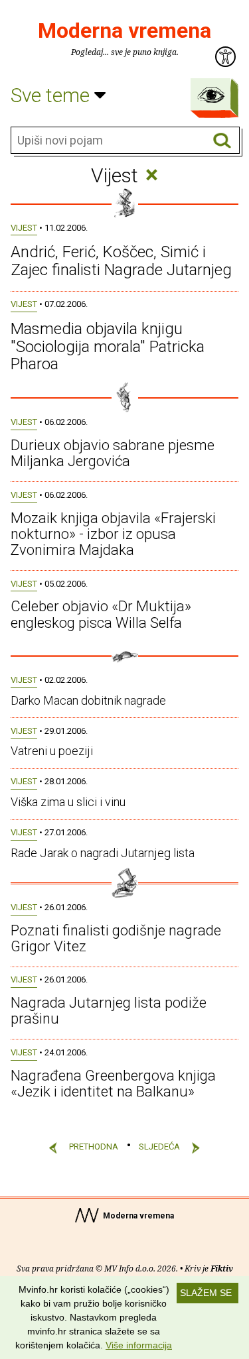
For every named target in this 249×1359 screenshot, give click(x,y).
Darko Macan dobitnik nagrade (88, 700)
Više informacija (139, 1345)
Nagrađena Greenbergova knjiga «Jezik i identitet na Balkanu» (113, 1083)
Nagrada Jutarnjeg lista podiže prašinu (109, 1010)
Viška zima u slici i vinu (68, 802)
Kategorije (211, 94)
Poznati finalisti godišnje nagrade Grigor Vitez (116, 938)
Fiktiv (221, 1268)
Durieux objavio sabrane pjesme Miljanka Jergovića (112, 453)
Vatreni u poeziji (52, 751)
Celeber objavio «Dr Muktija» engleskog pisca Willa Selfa (101, 614)
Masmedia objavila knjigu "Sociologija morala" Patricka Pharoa (108, 346)
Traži (222, 140)
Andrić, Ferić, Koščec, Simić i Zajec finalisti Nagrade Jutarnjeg (121, 260)
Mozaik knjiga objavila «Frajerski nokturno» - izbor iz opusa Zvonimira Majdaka (113, 534)
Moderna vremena (124, 30)
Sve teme (52, 95)
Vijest (24, 228)
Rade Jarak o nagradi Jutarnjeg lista (103, 853)
